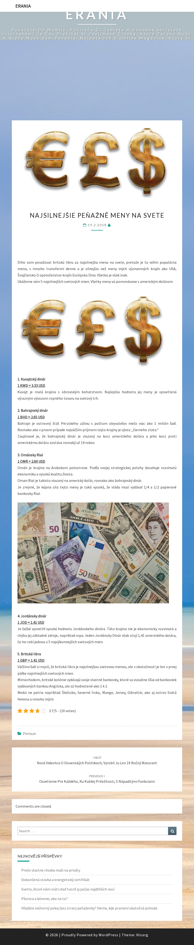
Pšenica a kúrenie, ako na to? (44, 898)
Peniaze (29, 733)
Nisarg (142, 934)
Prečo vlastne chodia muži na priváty (50, 870)
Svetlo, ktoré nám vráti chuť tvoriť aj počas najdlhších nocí (68, 889)
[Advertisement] (97, 85)
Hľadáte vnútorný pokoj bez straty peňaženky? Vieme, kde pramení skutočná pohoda (89, 908)
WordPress (108, 934)
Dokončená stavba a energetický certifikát (55, 879)
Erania (23, 6)
